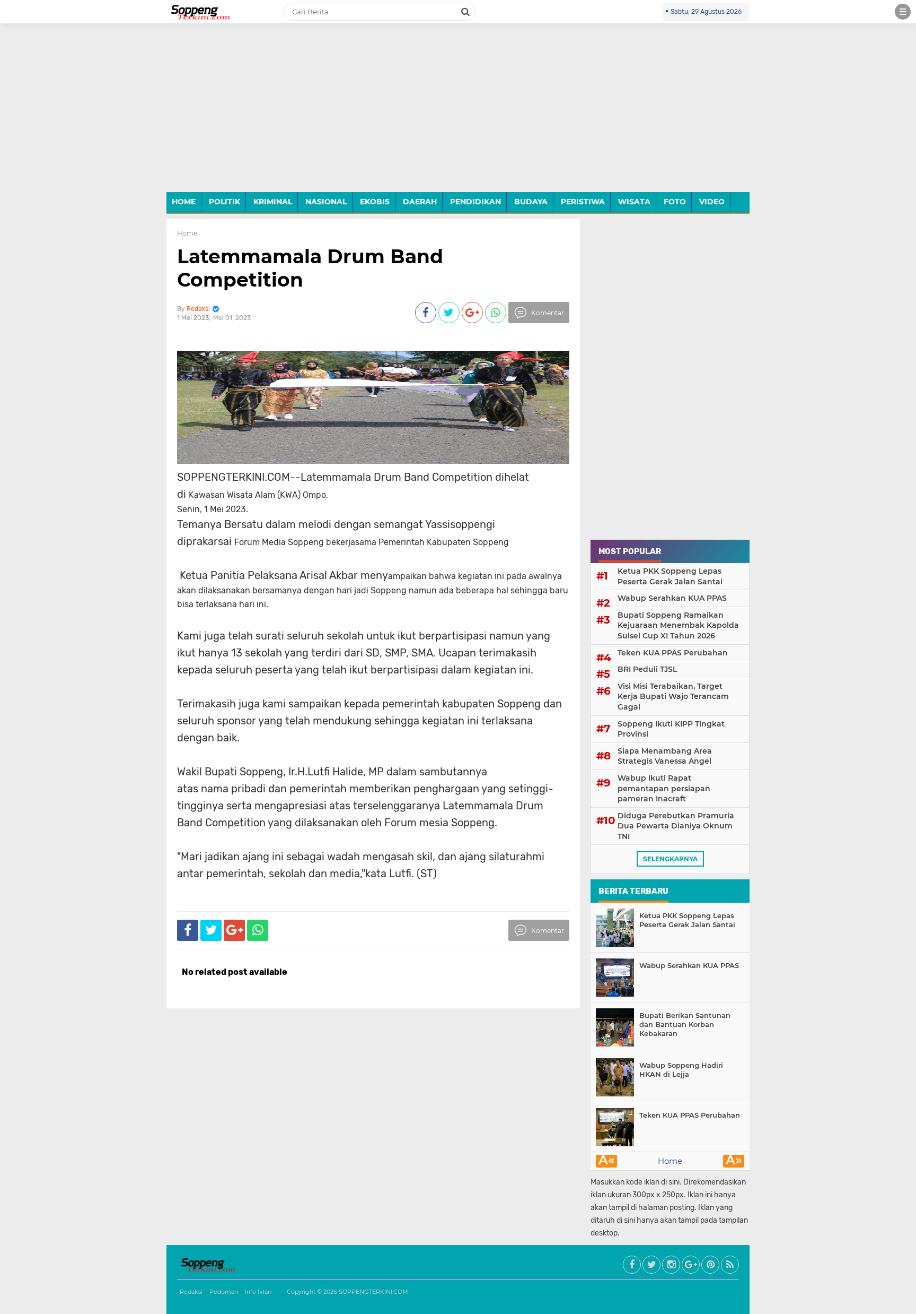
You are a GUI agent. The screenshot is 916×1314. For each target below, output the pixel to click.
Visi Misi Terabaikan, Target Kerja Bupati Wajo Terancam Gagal (673, 696)
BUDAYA (531, 201)
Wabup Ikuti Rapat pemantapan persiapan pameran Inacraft (664, 788)
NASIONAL (326, 201)
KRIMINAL (272, 201)
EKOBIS (375, 201)
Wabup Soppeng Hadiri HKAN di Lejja (681, 1069)
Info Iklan (258, 1291)
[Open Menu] (903, 12)
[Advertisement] (458, 115)
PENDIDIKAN (475, 201)
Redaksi (191, 1291)
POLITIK (224, 201)
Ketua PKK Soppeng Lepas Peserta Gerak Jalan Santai (670, 576)
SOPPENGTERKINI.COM (373, 1291)
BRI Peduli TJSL (647, 669)
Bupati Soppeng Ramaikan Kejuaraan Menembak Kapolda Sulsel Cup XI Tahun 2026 (678, 625)
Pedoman (223, 1291)
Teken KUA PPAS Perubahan (673, 653)
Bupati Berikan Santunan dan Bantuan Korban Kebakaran (684, 1024)
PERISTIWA (583, 201)
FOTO (675, 201)
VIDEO (712, 201)
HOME (184, 201)
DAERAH (420, 201)
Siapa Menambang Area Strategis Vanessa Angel (665, 756)
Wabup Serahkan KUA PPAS (672, 598)
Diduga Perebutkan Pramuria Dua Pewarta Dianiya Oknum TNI (676, 826)
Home (187, 233)
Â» (734, 1161)
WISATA (634, 201)
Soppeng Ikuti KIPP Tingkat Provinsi (671, 729)
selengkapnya (670, 859)
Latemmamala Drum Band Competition (310, 268)
